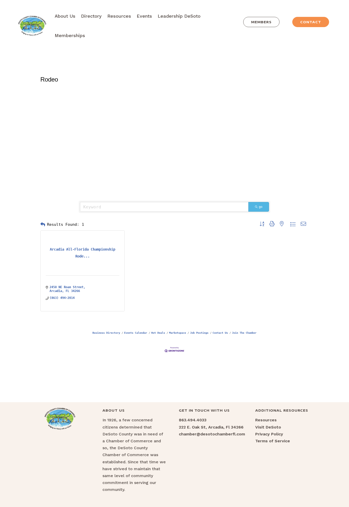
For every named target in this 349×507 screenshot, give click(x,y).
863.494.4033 (192, 420)
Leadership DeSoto (179, 16)
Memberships (70, 35)
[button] (42, 224)
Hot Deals (158, 332)
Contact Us (220, 332)
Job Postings (199, 332)
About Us (65, 16)
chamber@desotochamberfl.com (212, 434)
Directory (91, 16)
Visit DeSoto (268, 427)
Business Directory (106, 332)
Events (144, 16)
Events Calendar (135, 332)
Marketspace (177, 332)
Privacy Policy (269, 434)
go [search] (260, 207)
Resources (119, 16)
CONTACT (310, 22)
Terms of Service (272, 440)
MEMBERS (261, 22)
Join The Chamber (244, 332)
